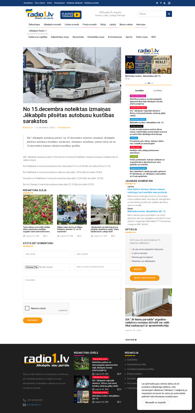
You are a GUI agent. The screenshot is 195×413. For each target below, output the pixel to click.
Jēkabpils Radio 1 (37, 31)
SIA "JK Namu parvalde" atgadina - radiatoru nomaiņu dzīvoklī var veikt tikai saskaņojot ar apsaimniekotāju (147, 322)
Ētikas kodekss (134, 373)
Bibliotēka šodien (138, 119)
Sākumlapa (34, 24)
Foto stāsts (40, 3)
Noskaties (28, 3)
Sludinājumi (59, 3)
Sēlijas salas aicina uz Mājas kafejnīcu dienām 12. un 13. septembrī (69, 229)
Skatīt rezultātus (144, 278)
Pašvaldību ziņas (95, 37)
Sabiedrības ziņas (60, 37)
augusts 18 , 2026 (133, 330)
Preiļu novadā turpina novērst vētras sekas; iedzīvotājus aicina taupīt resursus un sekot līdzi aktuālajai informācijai (148, 131)
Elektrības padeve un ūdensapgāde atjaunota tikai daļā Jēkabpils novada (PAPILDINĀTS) (146, 101)
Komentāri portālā (136, 364)
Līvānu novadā (72, 24)
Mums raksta (126, 24)
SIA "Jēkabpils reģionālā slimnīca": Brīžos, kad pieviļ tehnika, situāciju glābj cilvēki (147, 113)
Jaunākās (139, 90)
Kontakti (131, 378)
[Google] (164, 3)
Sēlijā (103, 24)
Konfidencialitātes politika (140, 369)
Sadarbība (132, 359)
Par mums (132, 383)
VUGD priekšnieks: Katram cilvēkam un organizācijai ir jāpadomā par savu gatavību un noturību (147, 162)
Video (49, 3)
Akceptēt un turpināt (155, 402)
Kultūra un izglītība (38, 37)
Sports (129, 37)
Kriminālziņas (115, 37)
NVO (153, 37)
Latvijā (113, 24)
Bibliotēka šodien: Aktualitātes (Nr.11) (146, 122)
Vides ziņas (142, 37)
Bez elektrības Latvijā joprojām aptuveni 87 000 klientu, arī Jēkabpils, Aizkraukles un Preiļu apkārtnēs (148, 173)
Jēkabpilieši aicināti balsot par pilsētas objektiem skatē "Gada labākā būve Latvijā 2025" (105, 229)
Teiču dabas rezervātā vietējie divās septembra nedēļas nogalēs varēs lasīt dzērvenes (36, 229)
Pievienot (32, 320)
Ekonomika (78, 37)
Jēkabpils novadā (52, 24)
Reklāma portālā (92, 3)
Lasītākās (157, 90)
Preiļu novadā (90, 24)
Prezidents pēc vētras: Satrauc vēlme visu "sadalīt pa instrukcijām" (147, 142)
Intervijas (140, 24)
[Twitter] (157, 3)
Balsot (138, 269)
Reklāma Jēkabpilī (75, 3)
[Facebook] (160, 3)
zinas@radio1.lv (34, 404)
